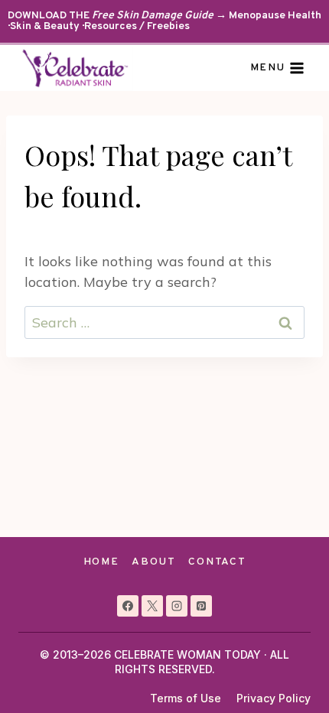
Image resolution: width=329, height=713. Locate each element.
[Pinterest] (201, 606)
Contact (217, 561)
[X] (152, 606)
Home (101, 561)
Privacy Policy (273, 698)
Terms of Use (185, 698)
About (153, 561)
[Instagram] (176, 606)
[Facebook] (127, 606)
